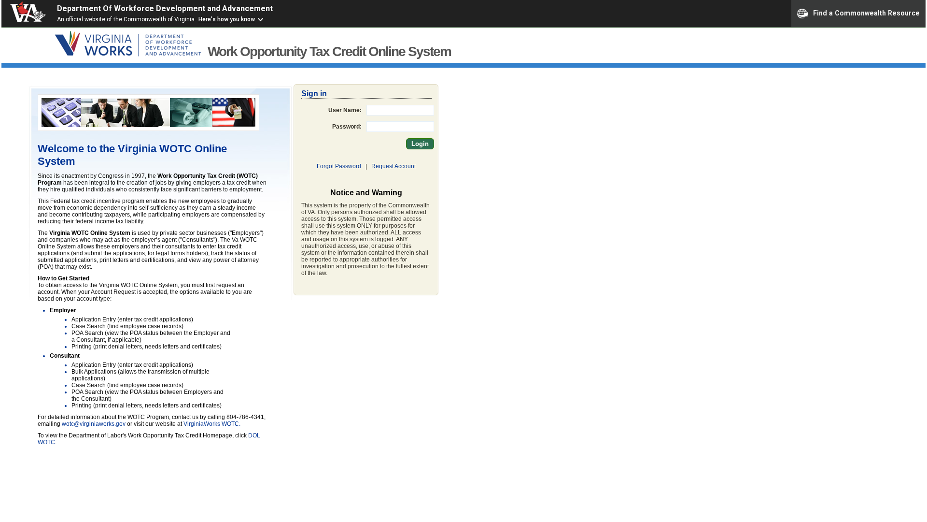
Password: (347, 126)
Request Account (393, 166)
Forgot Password (339, 166)
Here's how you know (226, 19)
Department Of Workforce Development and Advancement (165, 8)
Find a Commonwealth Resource (866, 12)
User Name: (345, 110)
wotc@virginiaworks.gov (94, 423)
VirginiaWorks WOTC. (211, 423)
